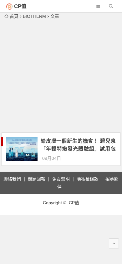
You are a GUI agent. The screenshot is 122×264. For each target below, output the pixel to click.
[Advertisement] (61, 76)
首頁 (14, 16)
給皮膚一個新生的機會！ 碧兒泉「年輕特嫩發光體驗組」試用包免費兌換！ (78, 148)
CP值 (20, 6)
